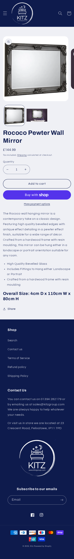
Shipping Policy (18, 376)
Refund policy (17, 367)
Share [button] (12, 309)
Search (12, 340)
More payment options (37, 204)
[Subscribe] (61, 500)
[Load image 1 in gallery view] (14, 115)
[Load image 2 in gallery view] (37, 115)
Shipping (22, 155)
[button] (5, 13)
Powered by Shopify (42, 546)
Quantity (8, 161)
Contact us (15, 349)
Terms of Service (19, 358)
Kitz (31, 546)
